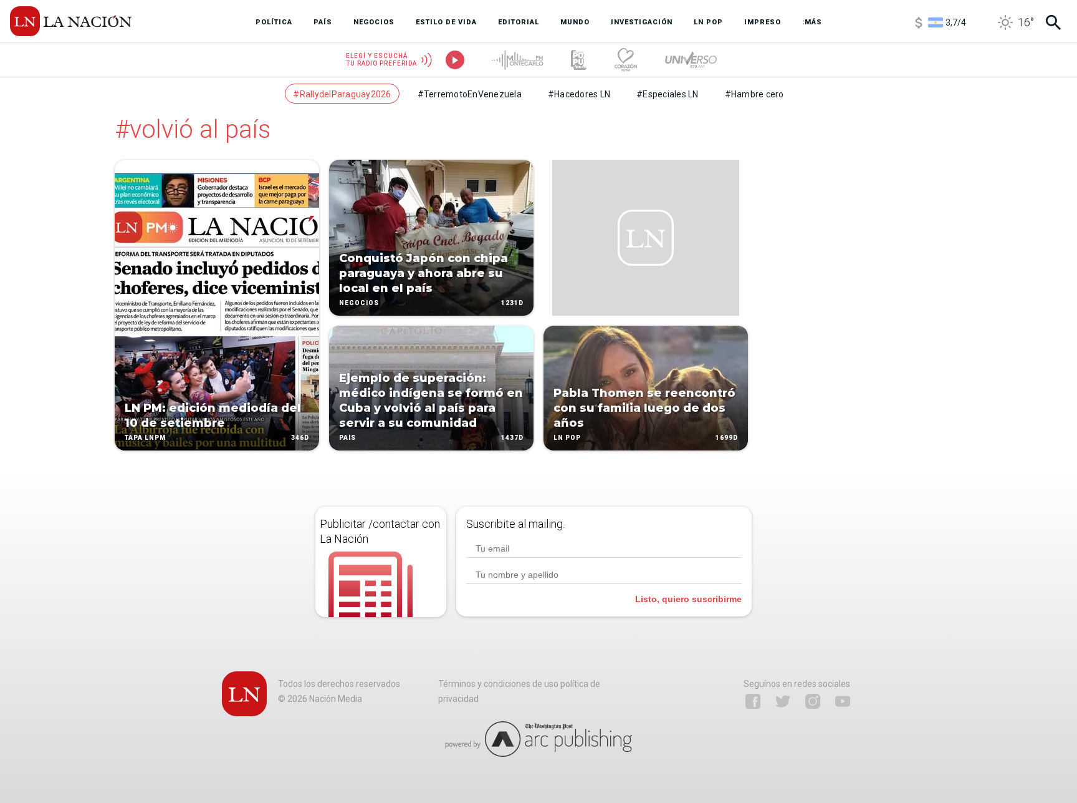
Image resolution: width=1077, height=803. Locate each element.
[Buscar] (1053, 22)
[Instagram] (813, 701)
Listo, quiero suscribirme (688, 599)
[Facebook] (753, 701)
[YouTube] (843, 701)
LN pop (567, 437)
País (347, 437)
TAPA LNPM (145, 437)
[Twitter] (783, 701)
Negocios (359, 302)
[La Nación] (71, 21)
